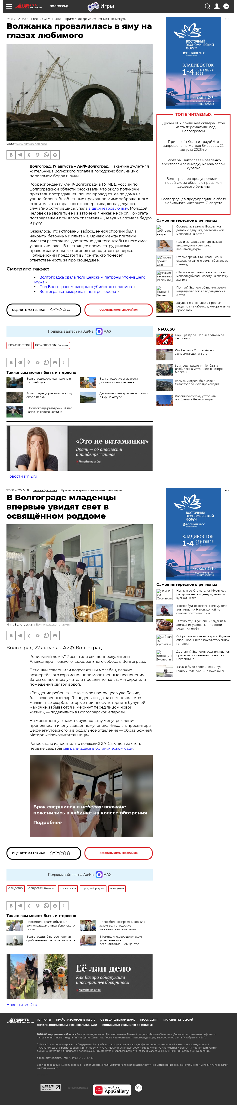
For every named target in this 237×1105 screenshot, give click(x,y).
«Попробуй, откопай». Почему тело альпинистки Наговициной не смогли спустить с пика (202, 609)
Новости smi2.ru (21, 476)
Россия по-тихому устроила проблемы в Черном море (195, 398)
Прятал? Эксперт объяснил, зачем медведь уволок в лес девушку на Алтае (201, 291)
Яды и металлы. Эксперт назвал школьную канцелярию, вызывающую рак (199, 245)
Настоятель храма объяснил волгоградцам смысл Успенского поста (50, 925)
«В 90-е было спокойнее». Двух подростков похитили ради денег (200, 668)
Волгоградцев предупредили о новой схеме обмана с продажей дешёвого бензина (193, 183)
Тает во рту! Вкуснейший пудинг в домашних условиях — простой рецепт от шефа (201, 624)
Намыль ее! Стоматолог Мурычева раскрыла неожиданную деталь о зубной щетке (201, 594)
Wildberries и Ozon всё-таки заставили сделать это (195, 352)
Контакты (44, 1019)
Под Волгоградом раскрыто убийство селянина (85, 287)
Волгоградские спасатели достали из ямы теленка (119, 380)
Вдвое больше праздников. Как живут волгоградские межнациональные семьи (122, 925)
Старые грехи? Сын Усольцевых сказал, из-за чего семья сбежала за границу (202, 260)
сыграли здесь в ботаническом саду (98, 748)
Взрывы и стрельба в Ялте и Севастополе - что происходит (197, 382)
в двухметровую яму (108, 208)
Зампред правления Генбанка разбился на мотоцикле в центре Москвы (199, 369)
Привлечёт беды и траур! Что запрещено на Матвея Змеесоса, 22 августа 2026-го (193, 146)
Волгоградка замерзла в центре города (77, 291)
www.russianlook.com (31, 144)
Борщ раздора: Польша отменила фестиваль (199, 337)
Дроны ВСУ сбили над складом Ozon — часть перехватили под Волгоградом (193, 127)
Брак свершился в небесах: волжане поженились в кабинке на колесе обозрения (90, 810)
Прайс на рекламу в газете (75, 1019)
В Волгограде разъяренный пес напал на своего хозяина (49, 410)
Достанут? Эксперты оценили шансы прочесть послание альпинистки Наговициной (203, 655)
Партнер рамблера (77, 1087)
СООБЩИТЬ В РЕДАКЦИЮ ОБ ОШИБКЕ (127, 1025)
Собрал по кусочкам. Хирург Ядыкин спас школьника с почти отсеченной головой (203, 640)
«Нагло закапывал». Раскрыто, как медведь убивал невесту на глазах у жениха (202, 275)
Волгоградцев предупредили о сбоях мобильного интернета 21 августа (193, 201)
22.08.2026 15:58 (17, 490)
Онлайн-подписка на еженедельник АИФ (67, 1025)
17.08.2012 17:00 (17, 19)
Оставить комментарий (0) (119, 309)
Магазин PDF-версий (178, 1019)
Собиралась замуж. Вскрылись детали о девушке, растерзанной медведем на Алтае (200, 230)
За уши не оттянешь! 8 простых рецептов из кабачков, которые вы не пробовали (203, 306)
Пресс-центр (149, 1019)
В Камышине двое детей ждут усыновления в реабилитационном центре (121, 940)
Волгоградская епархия (53, 624)
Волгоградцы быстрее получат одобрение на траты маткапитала (50, 938)
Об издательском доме (117, 1019)
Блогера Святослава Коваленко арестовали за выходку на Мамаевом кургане (193, 164)
